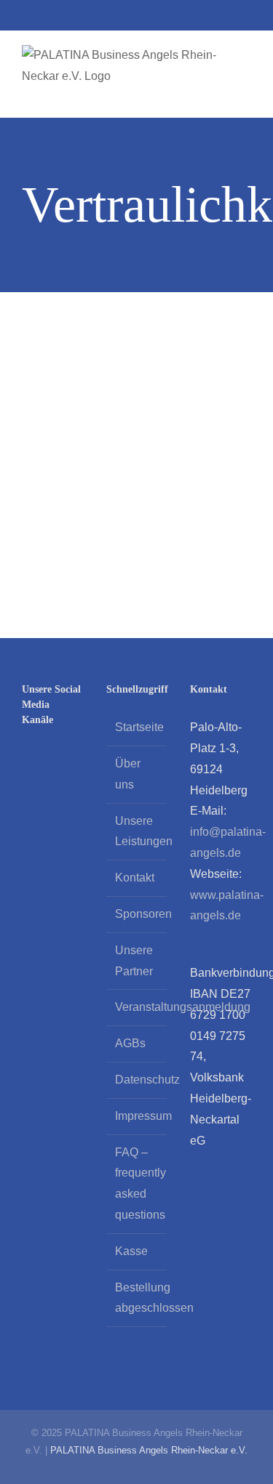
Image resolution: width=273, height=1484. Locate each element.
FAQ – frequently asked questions (137, 1183)
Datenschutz (137, 1079)
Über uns (128, 774)
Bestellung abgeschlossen (137, 1298)
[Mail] (65, 758)
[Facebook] (45, 758)
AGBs (130, 1043)
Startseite (137, 727)
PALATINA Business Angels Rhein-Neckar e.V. (149, 1450)
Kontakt (134, 877)
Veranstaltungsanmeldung (137, 1007)
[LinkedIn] (26, 758)
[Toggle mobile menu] (245, 94)
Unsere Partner (134, 960)
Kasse (131, 1251)
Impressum (137, 1116)
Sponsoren (137, 914)
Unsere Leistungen (137, 831)
